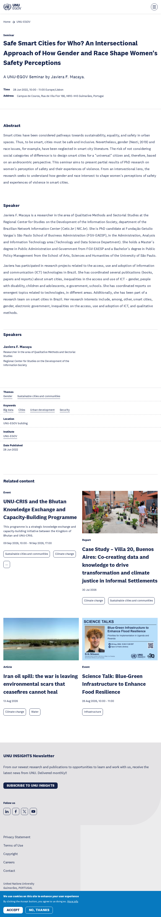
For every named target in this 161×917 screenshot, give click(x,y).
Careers (9, 862)
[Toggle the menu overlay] (154, 7)
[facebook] (15, 811)
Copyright (10, 854)
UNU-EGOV (23, 22)
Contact (9, 870)
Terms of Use (13, 845)
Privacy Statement (16, 837)
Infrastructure (92, 712)
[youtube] (33, 811)
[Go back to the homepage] (12, 7)
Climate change (64, 554)
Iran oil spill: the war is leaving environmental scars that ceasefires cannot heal (40, 684)
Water (35, 712)
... (6, 564)
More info (72, 901)
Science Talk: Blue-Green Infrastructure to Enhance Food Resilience (114, 684)
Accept (13, 910)
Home (6, 22)
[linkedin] (6, 811)
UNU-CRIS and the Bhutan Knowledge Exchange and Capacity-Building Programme (40, 509)
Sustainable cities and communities (26, 554)
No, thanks (39, 910)
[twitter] (24, 811)
